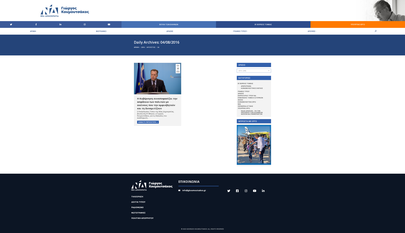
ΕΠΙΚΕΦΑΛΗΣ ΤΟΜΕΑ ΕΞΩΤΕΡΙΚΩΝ (250, 97)
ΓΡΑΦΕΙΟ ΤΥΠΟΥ (243, 91)
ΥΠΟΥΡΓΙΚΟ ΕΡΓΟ (244, 108)
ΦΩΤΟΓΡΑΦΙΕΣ (138, 212)
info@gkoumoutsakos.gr (194, 190)
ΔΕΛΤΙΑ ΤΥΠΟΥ (138, 202)
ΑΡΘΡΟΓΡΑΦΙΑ (246, 86)
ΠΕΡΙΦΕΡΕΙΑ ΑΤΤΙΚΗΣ (245, 106)
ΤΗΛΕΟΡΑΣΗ (137, 196)
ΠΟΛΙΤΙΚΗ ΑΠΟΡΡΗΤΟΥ (142, 218)
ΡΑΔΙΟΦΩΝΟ (137, 207)
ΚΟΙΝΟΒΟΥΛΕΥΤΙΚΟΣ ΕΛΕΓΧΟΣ (252, 88)
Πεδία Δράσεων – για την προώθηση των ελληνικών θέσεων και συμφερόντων (252, 112)
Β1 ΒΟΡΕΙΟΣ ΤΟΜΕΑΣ (245, 83)
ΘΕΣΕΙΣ (240, 100)
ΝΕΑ (239, 104)
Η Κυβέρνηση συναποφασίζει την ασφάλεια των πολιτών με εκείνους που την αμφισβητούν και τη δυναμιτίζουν (157, 103)
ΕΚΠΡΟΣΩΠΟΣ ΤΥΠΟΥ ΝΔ (247, 95)
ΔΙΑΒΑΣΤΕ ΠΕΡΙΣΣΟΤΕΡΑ (147, 122)
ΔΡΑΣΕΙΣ (241, 93)
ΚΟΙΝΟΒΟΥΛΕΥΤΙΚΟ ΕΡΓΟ (247, 102)
